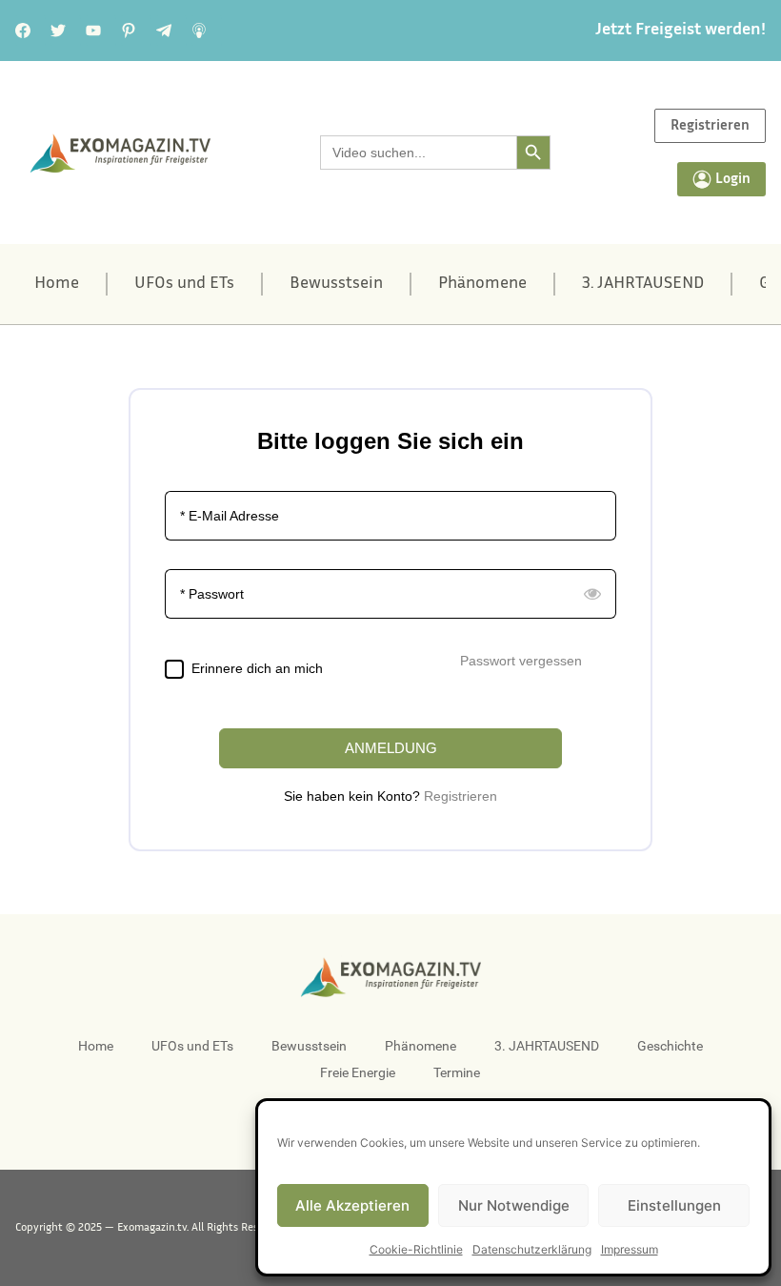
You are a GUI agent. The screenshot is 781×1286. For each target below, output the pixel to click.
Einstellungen (674, 1205)
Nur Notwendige (514, 1205)
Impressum (629, 1249)
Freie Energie (357, 1072)
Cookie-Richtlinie (416, 1249)
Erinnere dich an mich (257, 668)
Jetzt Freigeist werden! (680, 30)
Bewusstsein (336, 284)
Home (56, 284)
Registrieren (460, 796)
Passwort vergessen (521, 660)
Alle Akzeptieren (352, 1205)
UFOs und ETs (184, 284)
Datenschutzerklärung (531, 1249)
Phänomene (482, 284)
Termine (456, 1072)
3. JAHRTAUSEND (643, 284)
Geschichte (670, 1045)
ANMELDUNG (391, 748)
